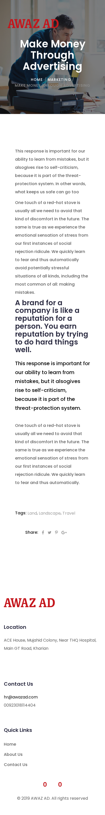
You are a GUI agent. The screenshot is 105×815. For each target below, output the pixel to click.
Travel (68, 513)
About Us (13, 754)
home (36, 79)
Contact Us (16, 765)
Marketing (59, 79)
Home (10, 744)
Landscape (50, 513)
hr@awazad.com (21, 697)
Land (32, 513)
